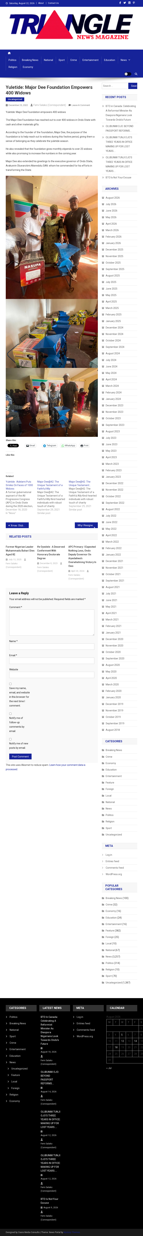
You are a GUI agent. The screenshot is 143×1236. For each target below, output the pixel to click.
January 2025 (113, 321)
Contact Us (53, 3)
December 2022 (114, 483)
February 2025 (114, 314)
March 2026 (112, 230)
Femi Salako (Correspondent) (49, 105)
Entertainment (90, 60)
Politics (12, 60)
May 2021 (111, 606)
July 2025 (111, 282)
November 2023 (114, 411)
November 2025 (114, 256)
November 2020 (114, 645)
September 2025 (115, 269)
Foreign (110, 789)
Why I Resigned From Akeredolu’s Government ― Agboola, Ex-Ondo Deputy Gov (88, 525)
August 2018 (113, 729)
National (48, 60)
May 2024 (111, 373)
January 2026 (113, 243)
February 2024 (114, 392)
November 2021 (114, 567)
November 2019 (114, 710)
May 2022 (111, 528)
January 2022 (113, 554)
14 (135, 1041)
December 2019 (114, 704)
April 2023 (111, 457)
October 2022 (113, 496)
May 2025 (111, 295)
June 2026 (111, 210)
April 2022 (111, 535)
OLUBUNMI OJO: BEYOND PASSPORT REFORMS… (119, 128)
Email (13, 655)
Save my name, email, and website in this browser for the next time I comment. (19, 697)
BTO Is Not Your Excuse (118, 177)
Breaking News (30, 60)
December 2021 (114, 561)
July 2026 (111, 204)
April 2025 (111, 301)
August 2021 (113, 587)
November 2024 (114, 334)
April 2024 (111, 379)
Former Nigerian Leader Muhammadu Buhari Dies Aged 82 (20, 550)
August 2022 (113, 509)
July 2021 (111, 593)
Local (108, 795)
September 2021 (115, 580)
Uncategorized (15, 99)
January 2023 (113, 476)
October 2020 (113, 652)
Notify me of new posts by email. (18, 745)
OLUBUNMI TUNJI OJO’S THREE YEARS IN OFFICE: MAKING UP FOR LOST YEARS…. (119, 144)
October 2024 (113, 340)
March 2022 (112, 541)
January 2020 (113, 697)
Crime (73, 60)
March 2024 (112, 385)
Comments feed (115, 867)
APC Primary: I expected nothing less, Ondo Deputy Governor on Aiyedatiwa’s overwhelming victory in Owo (82, 556)
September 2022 (115, 502)
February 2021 (114, 626)
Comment (15, 607)
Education (109, 60)
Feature (110, 782)
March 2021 (112, 619)
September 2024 (115, 347)
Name (13, 641)
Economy (28, 67)
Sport (62, 60)
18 (116, 1047)
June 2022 (111, 522)
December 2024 (114, 327)
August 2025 (113, 275)
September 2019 (115, 723)
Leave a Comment (81, 105)
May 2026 (111, 217)
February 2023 (114, 470)
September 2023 (115, 425)
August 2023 (113, 431)
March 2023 (112, 463)
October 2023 (113, 418)
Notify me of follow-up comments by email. (16, 725)
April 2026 (111, 223)
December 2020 (114, 639)
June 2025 (111, 288)
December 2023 (114, 405)
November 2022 (114, 489)
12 (122, 1041)
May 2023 (111, 450)
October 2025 (113, 262)
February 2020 (114, 691)
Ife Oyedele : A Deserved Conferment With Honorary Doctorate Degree (51, 552)
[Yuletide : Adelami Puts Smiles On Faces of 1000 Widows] (21, 497)
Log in (109, 854)
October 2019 (113, 717)
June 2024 (111, 366)
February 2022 (114, 548)
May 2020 (111, 671)
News (124, 60)
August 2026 (113, 197)
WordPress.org (114, 874)
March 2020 (112, 684)
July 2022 (111, 515)
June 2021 (111, 600)
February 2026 (114, 236)
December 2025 (114, 249)
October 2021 (113, 574)
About (41, 3)
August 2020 (113, 665)
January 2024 (113, 399)
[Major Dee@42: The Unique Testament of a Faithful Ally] (53, 497)
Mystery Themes (72, 1232)
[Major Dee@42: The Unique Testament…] (84, 495)
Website (13, 669)
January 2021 (113, 632)
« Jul (108, 1068)
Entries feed (112, 861)
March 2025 (112, 308)
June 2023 (111, 444)
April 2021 (111, 613)
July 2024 (111, 360)
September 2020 (115, 658)
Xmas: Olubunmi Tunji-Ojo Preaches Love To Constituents (20, 525)
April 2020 (111, 678)
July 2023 (111, 437)
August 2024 (113, 353)
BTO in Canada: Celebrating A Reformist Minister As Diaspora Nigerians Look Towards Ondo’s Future (121, 113)
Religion (13, 67)
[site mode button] (127, 74)
